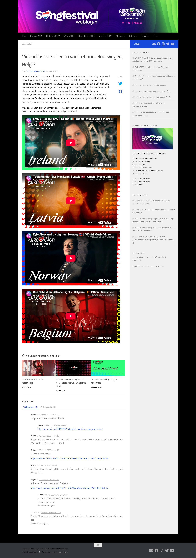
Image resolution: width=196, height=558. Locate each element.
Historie (144, 36)
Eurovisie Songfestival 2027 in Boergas (150, 85)
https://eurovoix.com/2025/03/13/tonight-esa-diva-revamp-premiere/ (70, 429)
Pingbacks (49, 407)
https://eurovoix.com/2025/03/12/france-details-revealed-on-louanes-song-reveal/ (69, 458)
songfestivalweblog (36, 71)
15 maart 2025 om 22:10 (51, 513)
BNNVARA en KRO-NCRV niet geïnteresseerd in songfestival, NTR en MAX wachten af (153, 240)
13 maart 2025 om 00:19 (49, 450)
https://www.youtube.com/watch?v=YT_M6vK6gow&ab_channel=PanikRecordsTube (69, 488)
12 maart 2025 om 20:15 (49, 436)
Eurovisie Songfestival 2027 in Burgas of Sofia (153, 97)
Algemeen (120, 36)
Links (156, 36)
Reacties (31, 407)
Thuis (24, 36)
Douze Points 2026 (87, 36)
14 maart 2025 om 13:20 (49, 480)
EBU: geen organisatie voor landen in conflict (152, 91)
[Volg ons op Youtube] (172, 44)
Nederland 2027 (53, 36)
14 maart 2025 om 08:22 (47, 465)
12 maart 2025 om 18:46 (49, 415)
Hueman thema (61, 552)
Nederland (132, 36)
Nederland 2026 (105, 36)
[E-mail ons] (154, 44)
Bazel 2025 (27, 44)
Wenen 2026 (69, 36)
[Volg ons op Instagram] (163, 44)
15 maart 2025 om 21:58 (57, 495)
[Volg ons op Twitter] (167, 44)
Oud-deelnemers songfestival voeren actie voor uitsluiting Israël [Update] (71, 382)
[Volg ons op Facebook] (158, 44)
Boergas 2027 (36, 36)
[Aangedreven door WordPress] (40, 552)
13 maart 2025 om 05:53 (56, 425)
